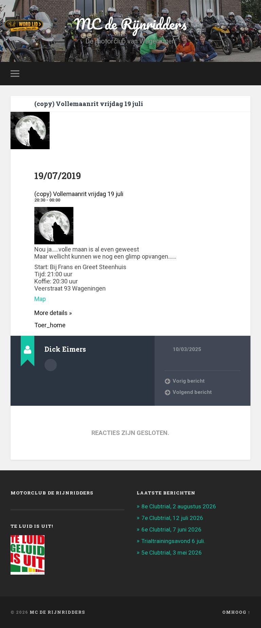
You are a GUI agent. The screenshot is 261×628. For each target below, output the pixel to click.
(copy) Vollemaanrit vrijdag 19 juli (88, 104)
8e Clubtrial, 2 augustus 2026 (178, 506)
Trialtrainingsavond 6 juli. (173, 541)
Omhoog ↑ (236, 612)
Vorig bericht (189, 381)
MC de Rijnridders (57, 612)
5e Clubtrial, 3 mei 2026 (171, 552)
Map (40, 298)
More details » (53, 312)
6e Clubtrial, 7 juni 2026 (171, 529)
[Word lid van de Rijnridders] (90, 25)
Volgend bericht (192, 392)
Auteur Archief (51, 365)
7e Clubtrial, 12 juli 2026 (172, 517)
